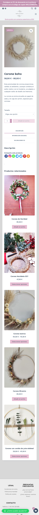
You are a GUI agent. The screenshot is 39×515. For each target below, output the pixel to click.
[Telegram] (17, 156)
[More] (28, 156)
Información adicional (19, 135)
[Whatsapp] (13, 156)
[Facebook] (6, 156)
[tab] (19, 130)
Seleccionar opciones (19, 284)
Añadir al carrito (23, 121)
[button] (15, 511)
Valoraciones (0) (19, 140)
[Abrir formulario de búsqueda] (32, 8)
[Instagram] (3, 8)
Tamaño (7, 110)
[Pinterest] (5, 8)
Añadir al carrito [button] (19, 227)
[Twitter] (21, 156)
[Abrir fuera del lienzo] (36, 14)
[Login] (35, 8)
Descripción (19, 131)
